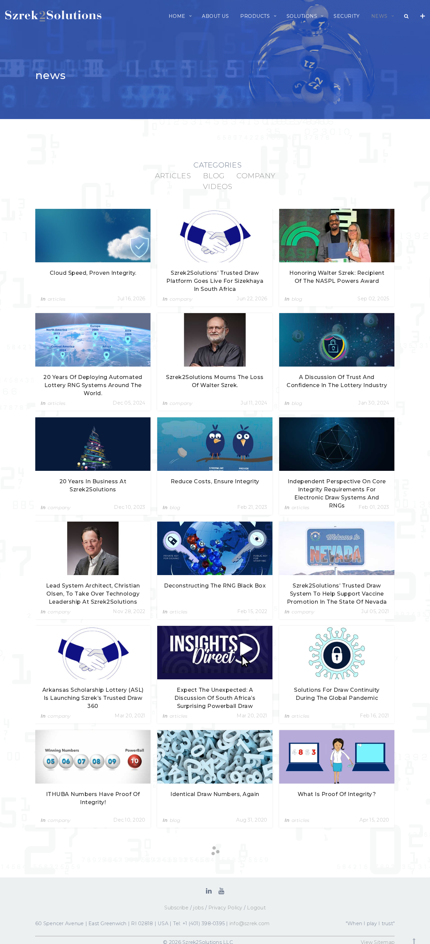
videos (217, 186)
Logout (256, 908)
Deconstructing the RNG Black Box (215, 585)
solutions (302, 16)
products (255, 16)
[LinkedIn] (209, 891)
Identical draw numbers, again (214, 794)
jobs (198, 908)
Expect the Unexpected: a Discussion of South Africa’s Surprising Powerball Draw (214, 698)
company (255, 175)
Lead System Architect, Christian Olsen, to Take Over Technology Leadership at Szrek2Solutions (93, 593)
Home (177, 16)
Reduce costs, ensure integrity (215, 481)
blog (213, 175)
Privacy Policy (225, 908)
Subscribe (176, 908)
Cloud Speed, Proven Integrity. (93, 273)
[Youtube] (221, 891)
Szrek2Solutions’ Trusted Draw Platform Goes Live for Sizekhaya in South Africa (214, 281)
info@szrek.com (249, 923)
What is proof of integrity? (337, 794)
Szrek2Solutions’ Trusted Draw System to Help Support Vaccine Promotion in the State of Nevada (337, 593)
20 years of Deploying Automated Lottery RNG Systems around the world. (92, 385)
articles (173, 175)
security (346, 16)
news (379, 16)
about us (215, 16)
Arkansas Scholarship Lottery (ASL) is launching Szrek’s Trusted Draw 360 (93, 698)
